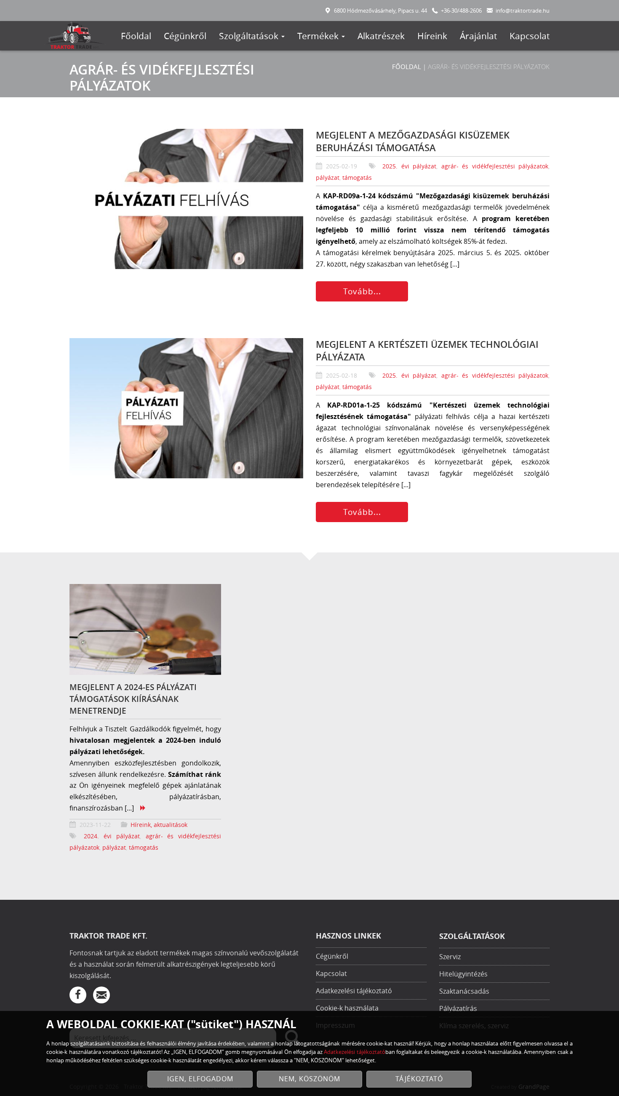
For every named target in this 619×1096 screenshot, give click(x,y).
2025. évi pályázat (409, 166)
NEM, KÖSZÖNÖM (309, 1079)
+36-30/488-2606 (461, 10)
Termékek (319, 36)
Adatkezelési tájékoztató (354, 990)
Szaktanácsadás (464, 991)
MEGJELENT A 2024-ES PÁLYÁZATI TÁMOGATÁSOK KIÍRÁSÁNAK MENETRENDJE (133, 699)
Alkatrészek (381, 36)
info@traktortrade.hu (523, 10)
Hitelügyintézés (463, 974)
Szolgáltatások (249, 36)
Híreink (432, 36)
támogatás (357, 177)
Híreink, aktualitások (159, 825)
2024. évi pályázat (111, 836)
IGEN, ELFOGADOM (200, 1079)
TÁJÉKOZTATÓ (419, 1079)
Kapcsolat (530, 36)
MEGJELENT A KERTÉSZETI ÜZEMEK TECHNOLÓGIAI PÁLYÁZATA (427, 350)
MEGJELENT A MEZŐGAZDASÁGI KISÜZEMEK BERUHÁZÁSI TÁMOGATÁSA (413, 141)
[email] (101, 995)
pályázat (327, 177)
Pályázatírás (458, 1008)
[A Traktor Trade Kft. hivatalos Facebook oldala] (77, 995)
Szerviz (450, 956)
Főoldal (136, 36)
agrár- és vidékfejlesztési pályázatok (494, 166)
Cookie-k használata (347, 1008)
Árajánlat (478, 36)
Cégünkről (185, 36)
